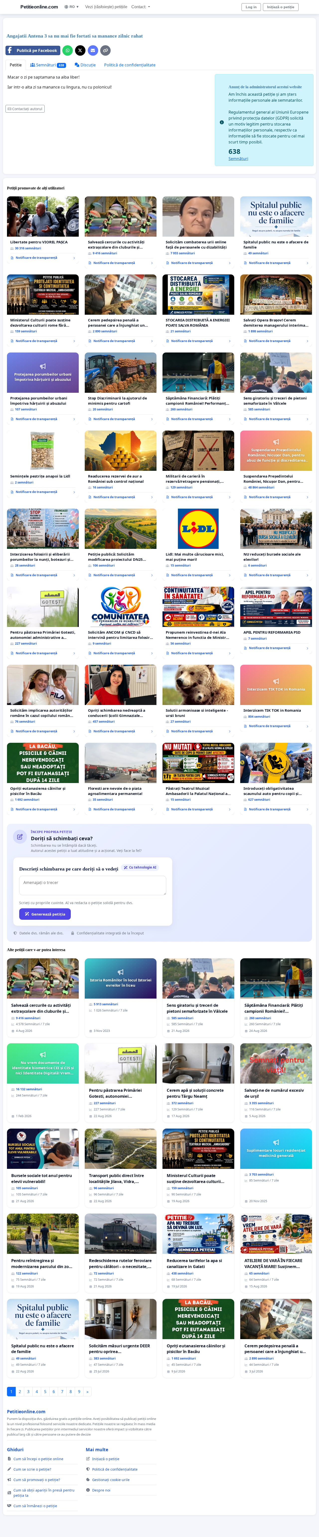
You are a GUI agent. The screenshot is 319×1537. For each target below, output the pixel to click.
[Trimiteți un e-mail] (93, 50)
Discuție (88, 65)
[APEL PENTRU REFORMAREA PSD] (276, 620)
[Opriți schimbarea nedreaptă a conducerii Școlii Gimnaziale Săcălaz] (121, 701)
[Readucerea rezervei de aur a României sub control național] (121, 467)
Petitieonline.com (39, 6)
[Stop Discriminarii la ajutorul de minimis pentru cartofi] (121, 388)
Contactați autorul (27, 108)
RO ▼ (74, 7)
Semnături (49, 65)
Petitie (16, 65)
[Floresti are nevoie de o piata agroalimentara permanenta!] (121, 779)
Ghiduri (15, 1449)
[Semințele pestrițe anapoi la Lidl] (43, 464)
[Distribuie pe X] (80, 50)
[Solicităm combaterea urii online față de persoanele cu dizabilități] (198, 232)
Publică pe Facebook (37, 50)
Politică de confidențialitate (130, 65)
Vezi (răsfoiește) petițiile (106, 7)
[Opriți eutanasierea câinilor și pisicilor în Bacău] (43, 779)
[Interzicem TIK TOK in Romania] (276, 698)
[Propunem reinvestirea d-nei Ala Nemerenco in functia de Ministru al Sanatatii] (198, 623)
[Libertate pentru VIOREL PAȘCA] (43, 229)
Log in (251, 7)
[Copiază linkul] (105, 50)
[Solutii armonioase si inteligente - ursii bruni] (198, 701)
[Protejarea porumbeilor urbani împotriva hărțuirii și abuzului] (43, 388)
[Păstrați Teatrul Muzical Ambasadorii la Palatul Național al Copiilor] (198, 779)
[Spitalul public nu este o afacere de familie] (276, 232)
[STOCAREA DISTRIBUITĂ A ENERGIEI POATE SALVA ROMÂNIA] (198, 310)
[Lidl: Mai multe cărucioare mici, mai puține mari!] (198, 545)
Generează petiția (48, 914)
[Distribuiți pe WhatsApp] (67, 50)
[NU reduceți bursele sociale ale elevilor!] (276, 545)
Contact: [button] (139, 7)
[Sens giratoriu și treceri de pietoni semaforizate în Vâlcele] (276, 388)
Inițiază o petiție (280, 7)
